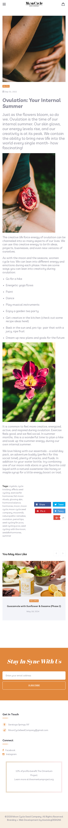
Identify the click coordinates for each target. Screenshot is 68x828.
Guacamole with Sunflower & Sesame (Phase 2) (34, 606)
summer (6, 535)
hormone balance (11, 502)
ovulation (7, 519)
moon (17, 505)
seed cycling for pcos (12, 522)
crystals (13, 486)
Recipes (34, 601)
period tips (18, 519)
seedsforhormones (11, 532)
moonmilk (18, 512)
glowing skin (16, 499)
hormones (7, 505)
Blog (6, 86)
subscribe (34, 685)
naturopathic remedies (14, 515)
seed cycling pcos (11, 525)
